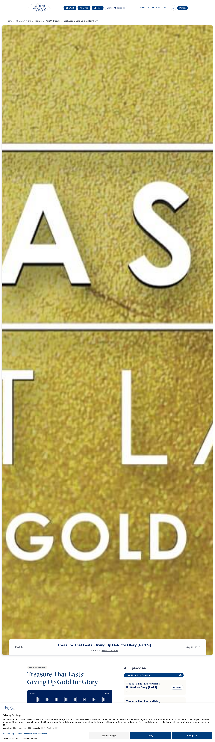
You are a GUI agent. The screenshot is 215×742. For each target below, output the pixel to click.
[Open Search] (173, 8)
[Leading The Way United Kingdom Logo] (39, 7)
